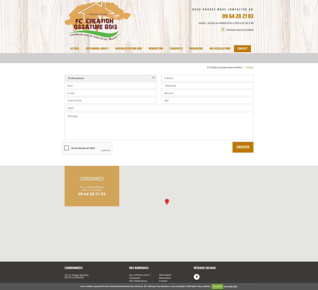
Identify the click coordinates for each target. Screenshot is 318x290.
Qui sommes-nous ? (97, 48)
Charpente (176, 48)
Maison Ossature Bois (128, 48)
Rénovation (156, 48)
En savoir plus (230, 286)
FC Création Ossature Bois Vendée (224, 67)
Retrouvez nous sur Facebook (239, 30)
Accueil (74, 48)
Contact (242, 48)
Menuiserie (196, 48)
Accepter (217, 286)
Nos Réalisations (220, 48)
